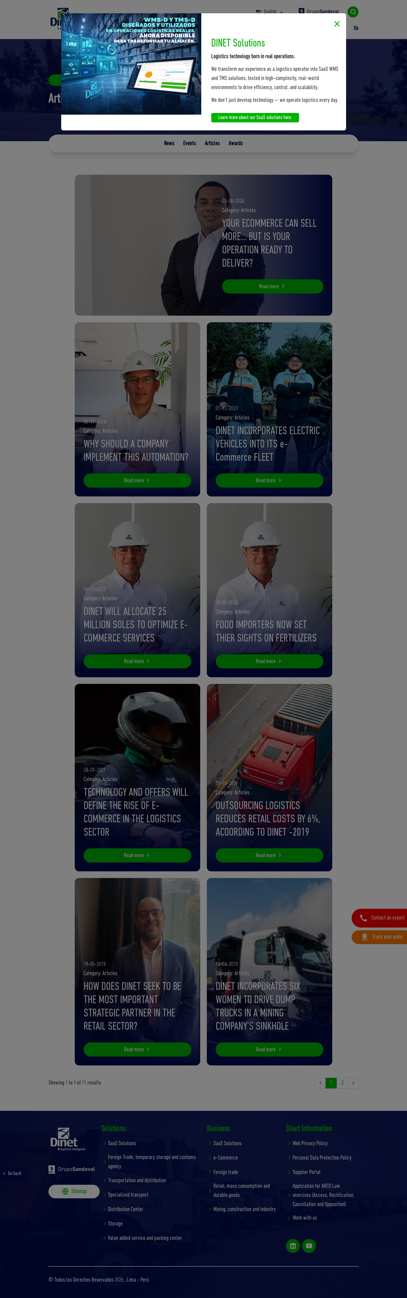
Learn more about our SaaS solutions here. (255, 117)
